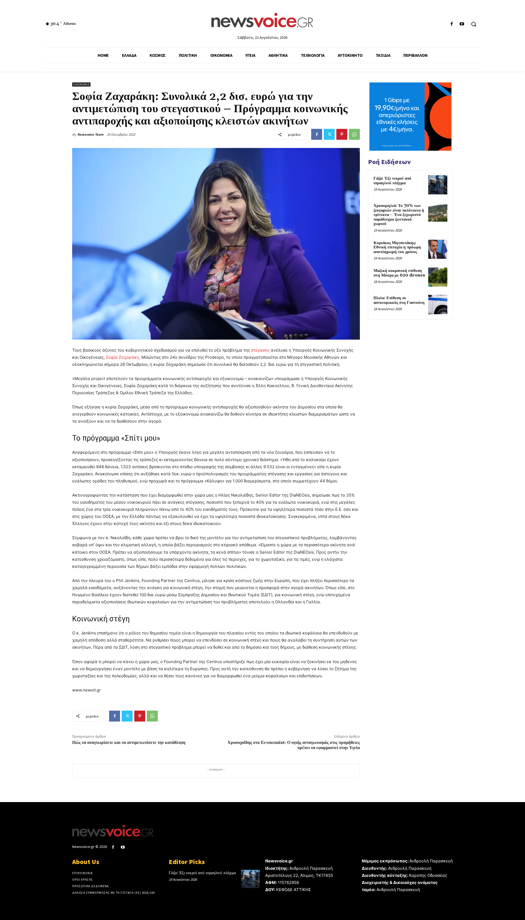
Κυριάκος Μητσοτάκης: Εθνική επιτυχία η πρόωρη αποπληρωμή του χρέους (397, 247)
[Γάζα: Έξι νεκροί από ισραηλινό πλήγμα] (437, 184)
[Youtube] (462, 24)
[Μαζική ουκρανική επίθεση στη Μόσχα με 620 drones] (437, 277)
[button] (473, 24)
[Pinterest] (341, 134)
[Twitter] (329, 134)
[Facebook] (452, 24)
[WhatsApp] (354, 134)
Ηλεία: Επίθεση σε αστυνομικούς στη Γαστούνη (399, 300)
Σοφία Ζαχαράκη (122, 357)
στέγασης (260, 350)
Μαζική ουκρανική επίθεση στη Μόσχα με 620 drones (399, 273)
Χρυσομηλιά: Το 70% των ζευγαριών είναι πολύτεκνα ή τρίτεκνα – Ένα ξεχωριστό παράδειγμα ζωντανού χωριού (399, 214)
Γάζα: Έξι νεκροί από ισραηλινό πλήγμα (392, 181)
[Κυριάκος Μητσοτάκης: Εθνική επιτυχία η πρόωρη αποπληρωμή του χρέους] (437, 249)
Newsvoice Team (90, 134)
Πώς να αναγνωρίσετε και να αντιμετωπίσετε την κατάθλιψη (128, 742)
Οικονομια (81, 84)
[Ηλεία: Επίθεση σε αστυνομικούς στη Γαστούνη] (437, 304)
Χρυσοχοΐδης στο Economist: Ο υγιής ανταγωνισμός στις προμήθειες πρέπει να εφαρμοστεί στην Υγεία (294, 745)
